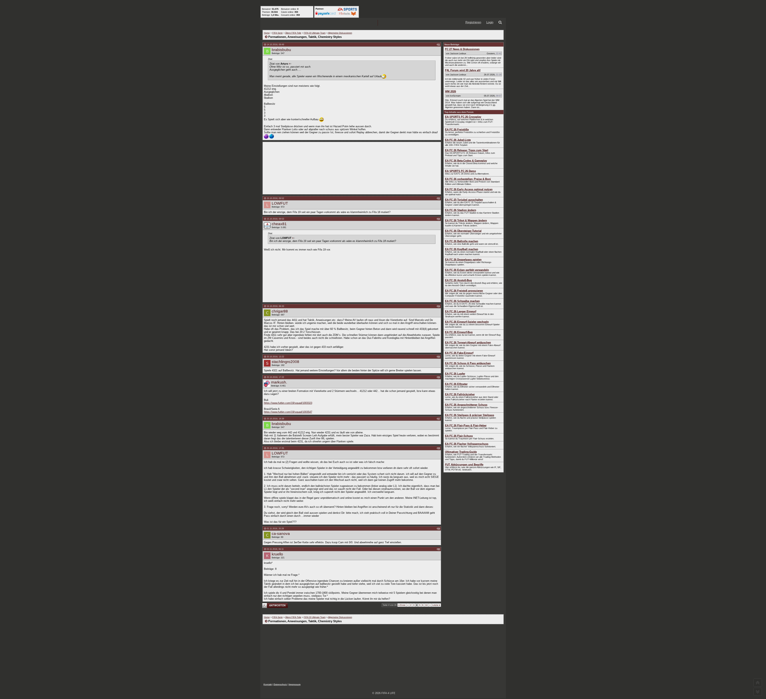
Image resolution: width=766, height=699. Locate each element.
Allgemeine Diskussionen (340, 33)
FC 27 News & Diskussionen (462, 49)
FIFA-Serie (277, 33)
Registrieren (473, 22)
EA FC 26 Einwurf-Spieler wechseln (467, 321)
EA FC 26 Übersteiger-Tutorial (463, 230)
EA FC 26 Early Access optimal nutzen (469, 189)
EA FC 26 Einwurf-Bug (459, 332)
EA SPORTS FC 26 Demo (460, 171)
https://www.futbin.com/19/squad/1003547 (288, 411)
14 (426, 605)
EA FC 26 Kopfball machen (461, 249)
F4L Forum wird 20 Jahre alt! (463, 70)
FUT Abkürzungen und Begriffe (464, 464)
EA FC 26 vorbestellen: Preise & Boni (468, 178)
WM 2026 (450, 91)
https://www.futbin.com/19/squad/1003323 (288, 402)
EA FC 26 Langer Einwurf (460, 311)
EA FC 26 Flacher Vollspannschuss (466, 443)
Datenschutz (280, 684)
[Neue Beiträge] (314, 23)
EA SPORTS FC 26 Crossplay (463, 116)
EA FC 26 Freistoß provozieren (464, 290)
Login (489, 22)
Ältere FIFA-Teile (293, 33)
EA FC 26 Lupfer (455, 373)
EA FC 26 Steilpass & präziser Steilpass (469, 415)
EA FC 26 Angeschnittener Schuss (466, 404)
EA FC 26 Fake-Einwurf (459, 352)
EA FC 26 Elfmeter (456, 384)
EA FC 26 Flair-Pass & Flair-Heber (466, 425)
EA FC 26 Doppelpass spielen (463, 259)
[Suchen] (501, 22)
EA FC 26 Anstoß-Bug (458, 280)
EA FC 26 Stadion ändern (460, 210)
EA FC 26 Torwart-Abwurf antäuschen (468, 342)
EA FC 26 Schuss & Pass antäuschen (468, 363)
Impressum (295, 684)
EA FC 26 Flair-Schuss (459, 435)
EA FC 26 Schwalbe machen (462, 301)
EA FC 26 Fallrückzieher (460, 394)
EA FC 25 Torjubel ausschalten (464, 199)
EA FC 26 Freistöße (457, 129)
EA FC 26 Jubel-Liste (458, 139)
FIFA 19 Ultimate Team (315, 33)
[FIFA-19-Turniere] (365, 23)
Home (267, 33)
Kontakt (268, 684)
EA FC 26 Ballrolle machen (461, 241)
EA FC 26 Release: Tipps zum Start (466, 150)
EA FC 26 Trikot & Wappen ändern (466, 220)
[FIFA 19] (339, 23)
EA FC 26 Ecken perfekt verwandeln (467, 269)
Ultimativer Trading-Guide (461, 451)
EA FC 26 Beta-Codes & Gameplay (466, 160)
